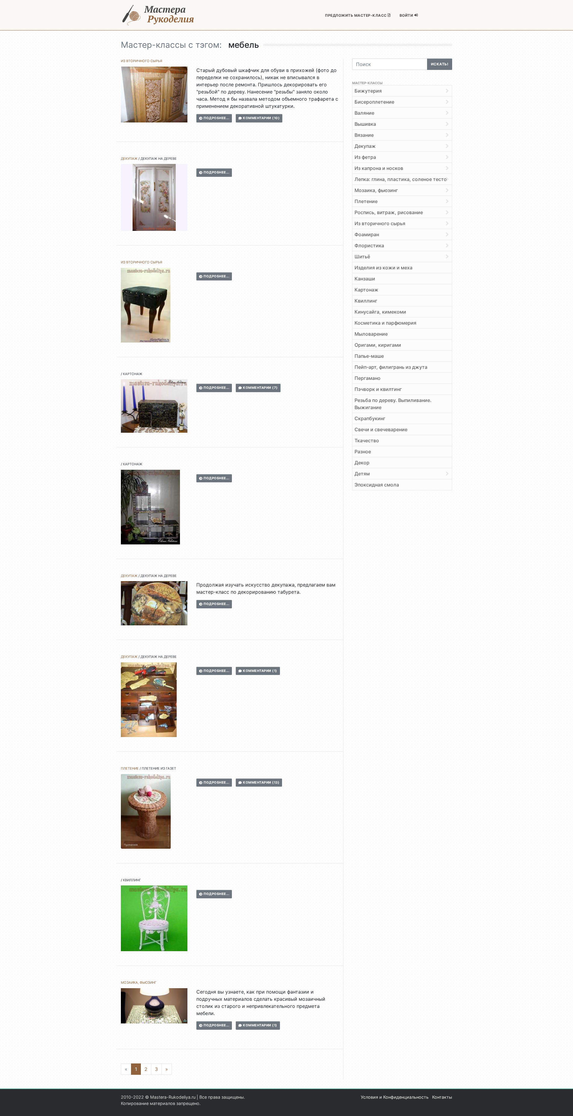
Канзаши (365, 279)
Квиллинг (132, 880)
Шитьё (362, 257)
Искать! (440, 64)
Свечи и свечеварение (381, 429)
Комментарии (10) (261, 118)
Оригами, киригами (378, 345)
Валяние (364, 113)
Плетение (130, 768)
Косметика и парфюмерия (385, 323)
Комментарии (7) (260, 388)
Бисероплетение (374, 102)
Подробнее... (216, 118)
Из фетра (365, 157)
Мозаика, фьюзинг (138, 982)
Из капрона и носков (379, 168)
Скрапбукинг (370, 418)
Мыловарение (371, 334)
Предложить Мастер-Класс (356, 15)
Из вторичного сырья (141, 61)
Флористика (369, 245)
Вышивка (365, 124)
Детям (362, 474)
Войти (407, 15)
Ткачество (367, 440)
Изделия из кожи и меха (383, 268)
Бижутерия (368, 91)
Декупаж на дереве (159, 158)
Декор (362, 463)
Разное (363, 452)
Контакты (442, 1097)
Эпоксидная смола (377, 485)
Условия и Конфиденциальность (395, 1097)
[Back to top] (562, 1105)
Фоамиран (367, 234)
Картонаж (132, 374)
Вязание (364, 135)
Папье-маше (369, 356)
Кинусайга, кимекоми (380, 312)
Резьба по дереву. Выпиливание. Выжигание (393, 403)
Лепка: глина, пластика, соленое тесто (401, 179)
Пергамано (368, 378)
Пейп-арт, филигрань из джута (391, 367)
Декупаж (129, 158)
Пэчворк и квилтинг (378, 389)
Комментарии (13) (261, 782)
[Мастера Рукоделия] (158, 15)
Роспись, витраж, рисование (389, 212)
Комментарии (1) (259, 671)
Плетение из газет (159, 768)
